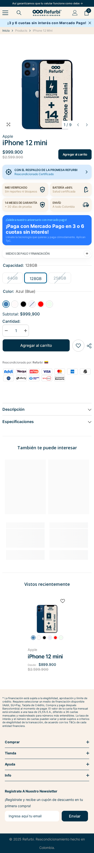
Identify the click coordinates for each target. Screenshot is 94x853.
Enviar (75, 816)
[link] (25, 538)
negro (44, 637)
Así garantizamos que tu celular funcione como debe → (47, 3)
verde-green (61, 637)
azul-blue (33, 637)
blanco (39, 637)
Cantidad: (11, 321)
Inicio (6, 30)
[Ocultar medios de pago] (87, 253)
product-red (55, 637)
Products (21, 30)
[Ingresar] (75, 12)
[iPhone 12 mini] (47, 614)
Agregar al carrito (75, 154)
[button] (78, 125)
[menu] (5, 13)
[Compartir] (88, 346)
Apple (32, 650)
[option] (47, 84)
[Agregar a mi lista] (78, 346)
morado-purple (50, 637)
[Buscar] (19, 13)
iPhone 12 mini (45, 656)
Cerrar (90, 23)
